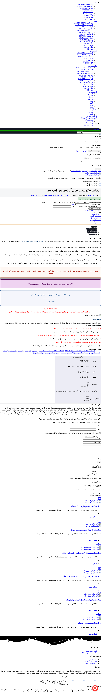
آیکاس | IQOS (88, 125)
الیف (91, 103)
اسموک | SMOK (88, 12)
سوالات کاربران (92, 232)
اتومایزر (90, 110)
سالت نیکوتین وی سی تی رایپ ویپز (87, 623)
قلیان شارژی (89, 120)
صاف (73, 204)
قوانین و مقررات (91, 651)
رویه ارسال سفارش (90, 663)
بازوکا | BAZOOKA (86, 41)
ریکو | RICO (89, 19)
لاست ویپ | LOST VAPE (85, 4)
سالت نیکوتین (92, 66)
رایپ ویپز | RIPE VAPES (85, 30)
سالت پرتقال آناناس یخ (14, 351)
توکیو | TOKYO (88, 86)
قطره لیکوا (89, 121)
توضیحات (94, 227)
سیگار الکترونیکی (91, 123)
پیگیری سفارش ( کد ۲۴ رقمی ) (87, 653)
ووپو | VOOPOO (87, 10)
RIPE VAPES (92, 195)
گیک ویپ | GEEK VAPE (85, 6)
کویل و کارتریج (92, 92)
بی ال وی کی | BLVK (86, 38)
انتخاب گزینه (93, 517)
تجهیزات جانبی (92, 108)
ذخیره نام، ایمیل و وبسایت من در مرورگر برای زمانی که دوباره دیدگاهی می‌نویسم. (72, 433)
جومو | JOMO (88, 15)
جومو (91, 101)
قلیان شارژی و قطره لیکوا (88, 118)
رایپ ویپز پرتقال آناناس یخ (30, 351)
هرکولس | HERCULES (85, 36)
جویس (95, 21)
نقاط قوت (97, 438)
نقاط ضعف (97, 442)
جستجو (80, 132)
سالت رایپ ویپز (60, 353)
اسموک (90, 99)
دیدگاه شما (97, 459)
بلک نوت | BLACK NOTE (84, 69)
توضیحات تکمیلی (91, 229)
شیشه (91, 112)
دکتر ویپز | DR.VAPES (86, 32)
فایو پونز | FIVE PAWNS (85, 73)
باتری (91, 114)
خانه (99, 171)
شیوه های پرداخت (91, 661)
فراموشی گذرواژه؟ (80, 150)
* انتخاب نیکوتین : (95, 204)
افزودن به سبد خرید (94, 208)
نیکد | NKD (89, 49)
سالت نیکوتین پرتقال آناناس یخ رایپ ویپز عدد (86, 206)
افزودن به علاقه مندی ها (93, 210)
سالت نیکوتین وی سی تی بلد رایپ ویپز (86, 530)
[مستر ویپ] (97, 129)
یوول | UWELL (88, 13)
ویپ (95, 2)
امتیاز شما (97, 436)
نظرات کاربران (92, 231)
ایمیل (98, 429)
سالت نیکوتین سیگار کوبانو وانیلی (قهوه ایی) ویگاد (81, 553)
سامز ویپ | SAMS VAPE (85, 28)
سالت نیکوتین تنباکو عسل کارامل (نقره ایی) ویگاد (82, 576)
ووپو (91, 107)
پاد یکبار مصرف (92, 116)
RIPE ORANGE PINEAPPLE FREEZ (51, 351)
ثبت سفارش (93, 659)
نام (99, 426)
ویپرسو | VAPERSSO (86, 8)
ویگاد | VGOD (88, 47)
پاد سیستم (93, 51)
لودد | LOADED (88, 43)
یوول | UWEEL (88, 62)
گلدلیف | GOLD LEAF (85, 79)
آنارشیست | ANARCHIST (84, 27)
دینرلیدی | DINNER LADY (84, 67)
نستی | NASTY (88, 45)
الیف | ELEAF (88, 17)
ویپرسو (90, 97)
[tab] (48, 227)
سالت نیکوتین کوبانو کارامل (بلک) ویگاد (86, 506)
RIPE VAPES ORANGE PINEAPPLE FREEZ (32, 241)
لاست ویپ (89, 94)
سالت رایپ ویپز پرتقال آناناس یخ (43, 353)
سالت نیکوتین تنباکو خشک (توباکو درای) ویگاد (83, 600)
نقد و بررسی (93, 234)
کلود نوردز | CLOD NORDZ (84, 25)
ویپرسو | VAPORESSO (85, 56)
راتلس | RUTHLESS (86, 40)
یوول (91, 105)
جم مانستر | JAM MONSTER (83, 23)
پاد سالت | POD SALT (86, 34)
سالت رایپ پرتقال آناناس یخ (74, 353)
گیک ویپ (90, 95)
